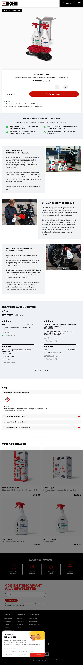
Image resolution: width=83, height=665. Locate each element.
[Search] (63, 3)
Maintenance (7, 621)
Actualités (19, 618)
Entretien (6, 624)
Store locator (20, 621)
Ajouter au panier (53, 94)
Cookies (45, 659)
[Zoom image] (41, 37)
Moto (8, 10)
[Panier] (75, 3)
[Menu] (79, 3)
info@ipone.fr (58, 659)
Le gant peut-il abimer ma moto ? (14, 416)
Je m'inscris (11, 600)
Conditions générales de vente (29, 659)
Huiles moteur (8, 618)
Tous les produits (9, 630)
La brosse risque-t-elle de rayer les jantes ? (17, 427)
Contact (19, 627)
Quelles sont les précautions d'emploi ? (16, 392)
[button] (3, 663)
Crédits (41, 659)
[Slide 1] (40, 64)
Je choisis (23, 655)
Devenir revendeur (33, 621)
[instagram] (48, 643)
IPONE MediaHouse (34, 624)
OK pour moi (37, 655)
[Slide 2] (43, 64)
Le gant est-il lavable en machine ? (15, 422)
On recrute (20, 624)
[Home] (4, 11)
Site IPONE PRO (33, 618)
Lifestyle (6, 627)
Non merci (9, 655)
